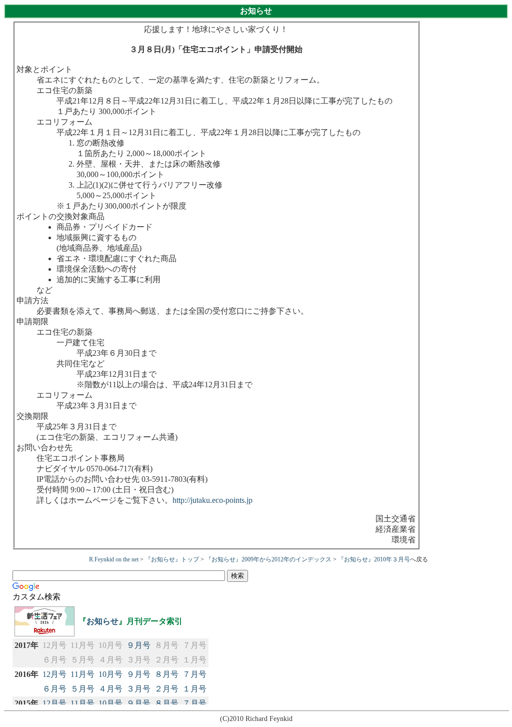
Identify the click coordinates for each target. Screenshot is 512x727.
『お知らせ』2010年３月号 (374, 559)
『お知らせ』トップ (172, 559)
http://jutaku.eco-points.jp (212, 500)
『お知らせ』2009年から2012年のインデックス (269, 559)
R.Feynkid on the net (113, 559)
